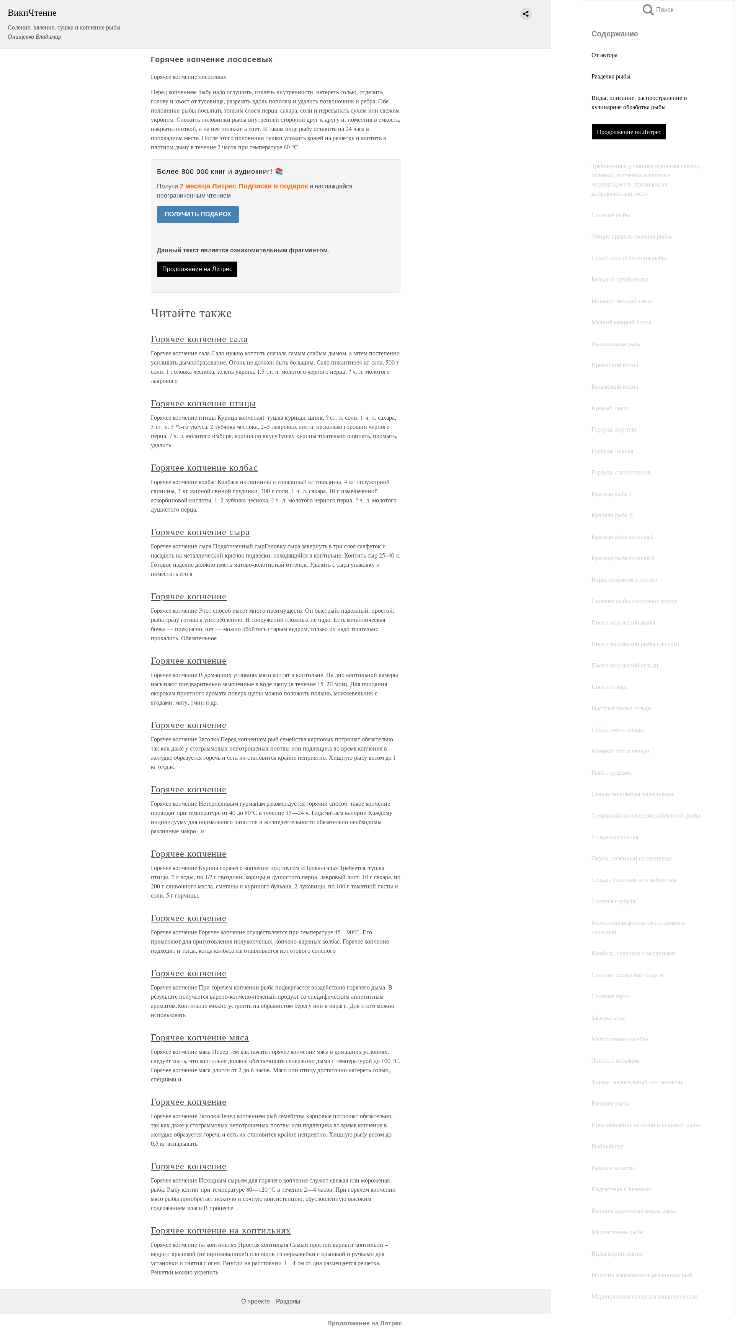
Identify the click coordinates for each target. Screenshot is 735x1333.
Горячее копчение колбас (204, 467)
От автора (604, 55)
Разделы (288, 1301)
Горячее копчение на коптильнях (221, 1230)
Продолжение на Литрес (629, 132)
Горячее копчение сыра (200, 531)
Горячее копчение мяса (200, 1037)
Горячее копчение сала (199, 338)
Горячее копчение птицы (203, 403)
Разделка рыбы (610, 76)
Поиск (657, 10)
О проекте (255, 1301)
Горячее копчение (189, 596)
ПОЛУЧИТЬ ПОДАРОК (198, 214)
